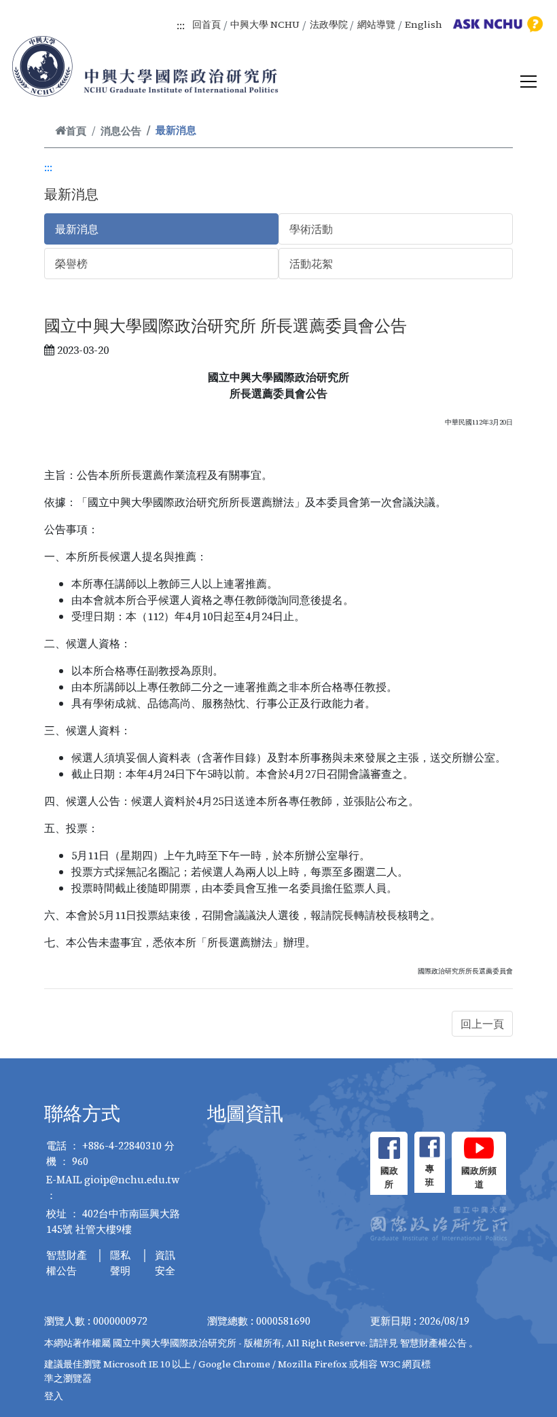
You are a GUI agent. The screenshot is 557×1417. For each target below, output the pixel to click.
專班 (429, 1175)
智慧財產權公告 (66, 1263)
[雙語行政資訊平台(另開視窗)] (496, 23)
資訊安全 (165, 1263)
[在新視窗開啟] (389, 1148)
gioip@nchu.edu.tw (132, 1179)
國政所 (389, 1177)
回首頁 (206, 24)
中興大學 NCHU (265, 24)
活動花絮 (311, 263)
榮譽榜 (71, 263)
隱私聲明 (120, 1263)
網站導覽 (376, 24)
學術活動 (311, 228)
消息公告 (121, 131)
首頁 (76, 131)
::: (181, 25)
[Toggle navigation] (528, 81)
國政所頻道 (479, 1177)
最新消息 (76, 228)
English (423, 24)
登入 (53, 1396)
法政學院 (329, 24)
